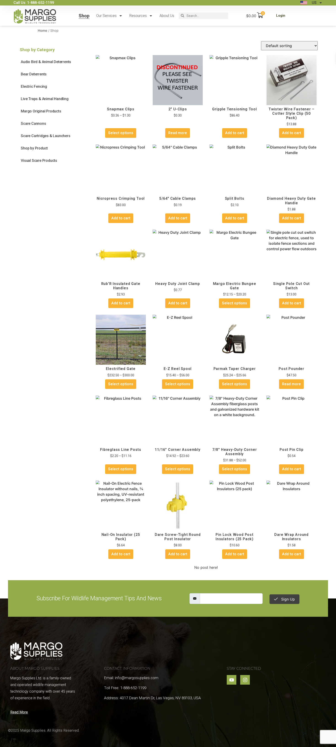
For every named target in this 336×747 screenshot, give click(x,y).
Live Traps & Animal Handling (44, 99)
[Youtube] (231, 680)
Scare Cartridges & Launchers (45, 136)
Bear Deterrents (34, 74)
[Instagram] (245, 680)
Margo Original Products (41, 111)
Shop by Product (34, 148)
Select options (120, 133)
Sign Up (287, 599)
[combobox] (206, 16)
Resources (138, 15)
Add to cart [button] (234, 133)
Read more (177, 133)
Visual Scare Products (39, 160)
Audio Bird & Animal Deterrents (46, 62)
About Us (167, 15)
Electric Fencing (34, 86)
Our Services (106, 15)
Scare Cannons (33, 123)
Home (42, 31)
